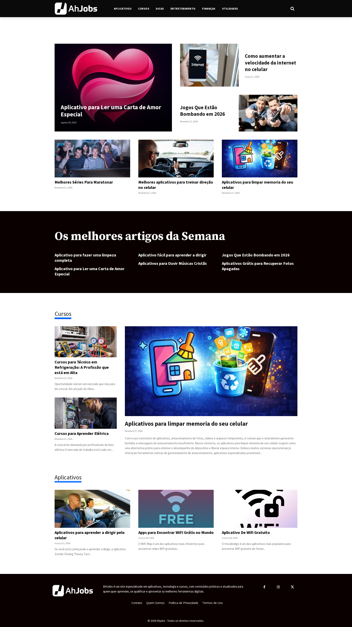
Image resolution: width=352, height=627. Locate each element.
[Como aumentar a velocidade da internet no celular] (209, 65)
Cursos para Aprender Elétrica (82, 433)
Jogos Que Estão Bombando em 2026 (202, 110)
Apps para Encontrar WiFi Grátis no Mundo (176, 532)
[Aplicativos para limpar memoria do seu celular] (259, 158)
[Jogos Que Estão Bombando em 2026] (268, 113)
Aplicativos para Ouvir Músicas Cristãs (172, 263)
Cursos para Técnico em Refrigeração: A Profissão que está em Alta (82, 367)
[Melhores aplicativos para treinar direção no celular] (176, 158)
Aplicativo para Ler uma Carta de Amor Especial (111, 110)
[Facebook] (264, 587)
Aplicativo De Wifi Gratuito (246, 532)
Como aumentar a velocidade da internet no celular (270, 62)
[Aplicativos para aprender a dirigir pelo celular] (92, 509)
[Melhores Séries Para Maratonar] (92, 158)
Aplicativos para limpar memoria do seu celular (186, 423)
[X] (292, 587)
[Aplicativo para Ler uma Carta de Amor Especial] (113, 87)
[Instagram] (278, 587)
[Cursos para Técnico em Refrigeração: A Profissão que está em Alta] (86, 341)
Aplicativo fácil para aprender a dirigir (172, 254)
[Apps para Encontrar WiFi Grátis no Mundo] (176, 509)
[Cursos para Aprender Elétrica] (86, 413)
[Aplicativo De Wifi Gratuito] (259, 509)
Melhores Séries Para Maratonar (84, 182)
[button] (276, 8)
